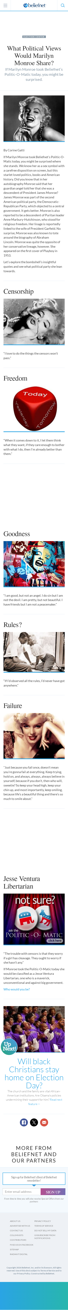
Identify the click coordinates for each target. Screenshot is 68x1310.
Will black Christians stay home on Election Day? (34, 1073)
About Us (15, 1221)
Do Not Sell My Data (45, 1230)
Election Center (34, 37)
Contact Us (16, 1230)
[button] (62, 5)
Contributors (18, 1240)
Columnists (16, 1235)
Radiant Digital (19, 1254)
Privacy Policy (42, 1221)
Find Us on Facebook (21, 1244)
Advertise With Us (20, 1225)
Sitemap (14, 1249)
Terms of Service (43, 1225)
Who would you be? (16, 989)
